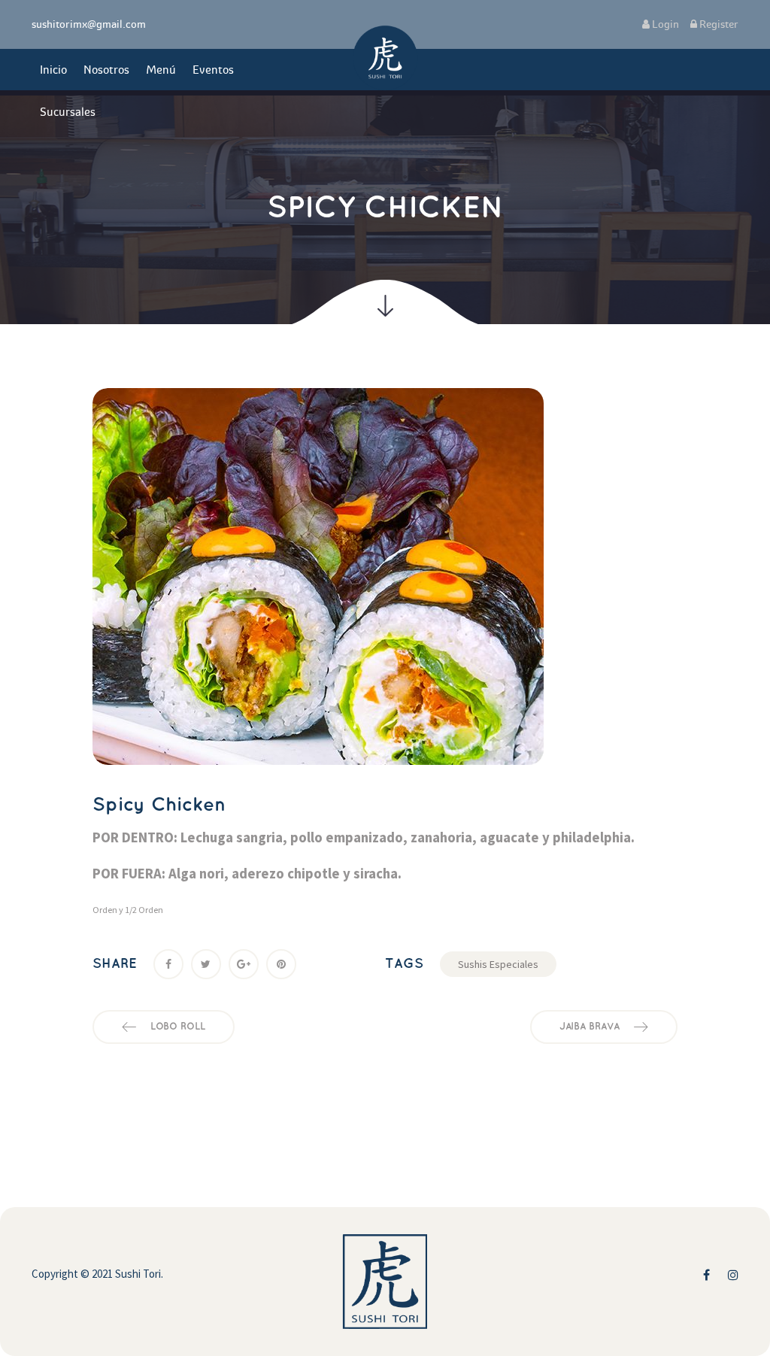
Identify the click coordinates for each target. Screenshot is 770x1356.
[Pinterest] (281, 964)
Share (114, 964)
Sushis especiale (498, 964)
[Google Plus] (244, 964)
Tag (404, 964)
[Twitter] (206, 964)
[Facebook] (168, 964)
